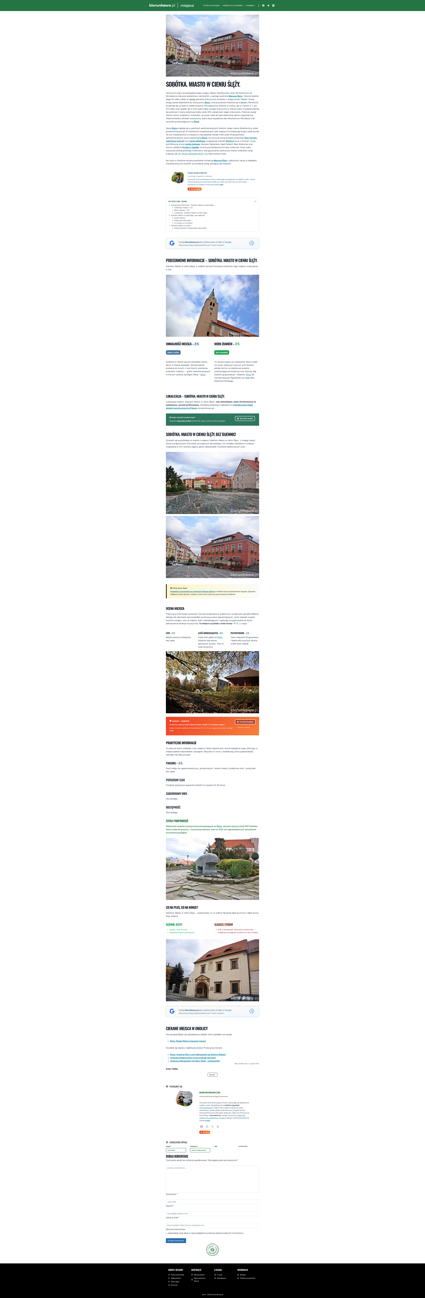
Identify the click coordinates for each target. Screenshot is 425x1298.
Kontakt (243, 1275)
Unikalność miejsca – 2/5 (183, 208)
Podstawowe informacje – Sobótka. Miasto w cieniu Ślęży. (192, 205)
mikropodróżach (206, 1108)
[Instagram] (273, 5)
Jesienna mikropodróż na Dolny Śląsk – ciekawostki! (195, 1061)
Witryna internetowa (175, 1229)
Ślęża (202, 374)
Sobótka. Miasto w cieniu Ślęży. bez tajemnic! (188, 215)
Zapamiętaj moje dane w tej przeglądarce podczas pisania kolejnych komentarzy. (206, 1233)
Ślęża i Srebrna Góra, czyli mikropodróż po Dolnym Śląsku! (198, 1054)
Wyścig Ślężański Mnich (193, 154)
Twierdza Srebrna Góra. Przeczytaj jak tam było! (193, 1058)
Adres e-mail (172, 1217)
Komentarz (172, 1194)
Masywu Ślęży (236, 96)
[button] (243, 727)
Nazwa (170, 1206)
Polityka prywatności (247, 1278)
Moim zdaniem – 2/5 (181, 210)
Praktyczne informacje (182, 220)
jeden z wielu (173, 352)
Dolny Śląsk (171, 1150)
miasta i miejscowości (199, 1150)
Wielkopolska (176, 1278)
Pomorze (174, 1285)
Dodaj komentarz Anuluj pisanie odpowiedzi (190, 228)
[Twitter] (268, 5)
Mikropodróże (199, 1275)
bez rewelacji (221, 352)
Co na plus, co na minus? (183, 223)
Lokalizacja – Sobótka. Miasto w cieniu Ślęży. (191, 213)
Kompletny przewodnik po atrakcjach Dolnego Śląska (192, 591)
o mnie (207, 1120)
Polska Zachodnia (177, 1275)
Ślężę (219, 637)
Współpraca (221, 1278)
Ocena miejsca (179, 218)
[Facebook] (263, 5)
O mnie (219, 1275)
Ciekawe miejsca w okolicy (181, 225)
